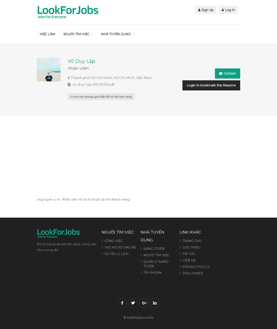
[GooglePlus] (144, 303)
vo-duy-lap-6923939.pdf (93, 84)
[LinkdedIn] (154, 303)
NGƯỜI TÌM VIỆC (76, 34)
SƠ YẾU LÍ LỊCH (117, 254)
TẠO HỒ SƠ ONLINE (120, 247)
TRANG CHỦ (192, 241)
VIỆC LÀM (47, 34)
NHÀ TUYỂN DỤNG (116, 34)
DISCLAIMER (192, 273)
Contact (229, 73)
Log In (229, 10)
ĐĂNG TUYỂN (154, 249)
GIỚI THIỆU (191, 247)
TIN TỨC (188, 254)
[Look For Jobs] (68, 12)
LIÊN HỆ (189, 260)
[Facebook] (122, 303)
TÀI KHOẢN (152, 273)
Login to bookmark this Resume (211, 85)
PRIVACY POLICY (195, 267)
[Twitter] (133, 303)
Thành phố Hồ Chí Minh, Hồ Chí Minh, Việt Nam (111, 78)
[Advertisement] (138, 155)
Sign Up (207, 10)
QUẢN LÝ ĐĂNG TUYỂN (155, 264)
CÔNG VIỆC (113, 241)
